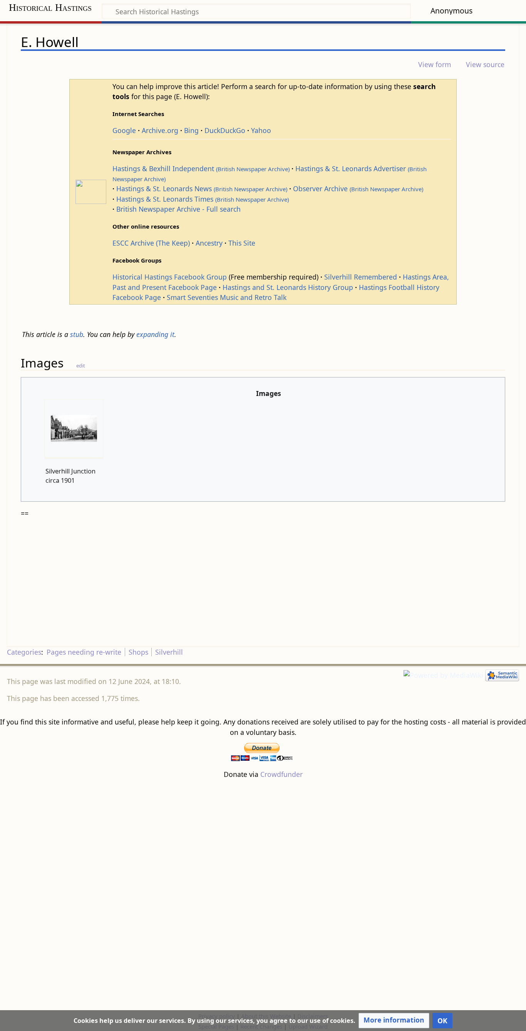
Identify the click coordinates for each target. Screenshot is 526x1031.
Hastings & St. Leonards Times (202, 199)
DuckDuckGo (224, 130)
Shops (138, 652)
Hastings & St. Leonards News (201, 188)
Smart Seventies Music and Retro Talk (226, 297)
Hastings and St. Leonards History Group (288, 287)
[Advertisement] (263, 895)
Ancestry (209, 243)
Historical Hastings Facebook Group (169, 276)
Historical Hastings (50, 7)
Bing (191, 130)
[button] (393, 1020)
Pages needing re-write (84, 652)
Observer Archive (358, 188)
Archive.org (160, 130)
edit (80, 365)
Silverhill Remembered (360, 276)
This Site (241, 243)
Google (124, 130)
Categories (24, 652)
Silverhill (169, 652)
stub (76, 334)
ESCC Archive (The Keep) (151, 243)
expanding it (155, 334)
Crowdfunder (281, 774)
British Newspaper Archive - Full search (178, 209)
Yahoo (261, 130)
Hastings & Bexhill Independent (201, 168)
